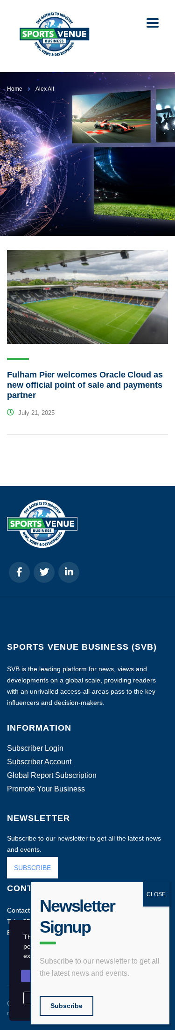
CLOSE (156, 894)
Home (14, 89)
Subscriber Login (35, 748)
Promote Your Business (46, 789)
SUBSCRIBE (32, 867)
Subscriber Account (39, 762)
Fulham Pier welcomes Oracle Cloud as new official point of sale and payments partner (85, 385)
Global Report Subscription (52, 775)
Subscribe (66, 1005)
